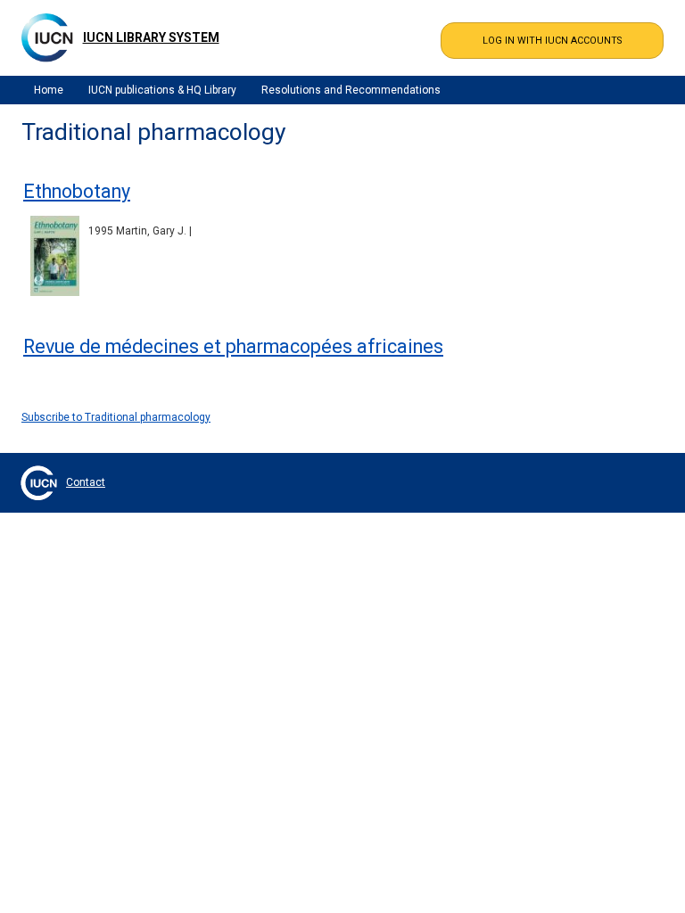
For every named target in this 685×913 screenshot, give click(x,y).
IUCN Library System (151, 37)
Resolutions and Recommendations (351, 90)
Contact (85, 482)
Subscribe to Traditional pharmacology (115, 417)
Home (48, 90)
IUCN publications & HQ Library (162, 90)
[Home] (47, 37)
